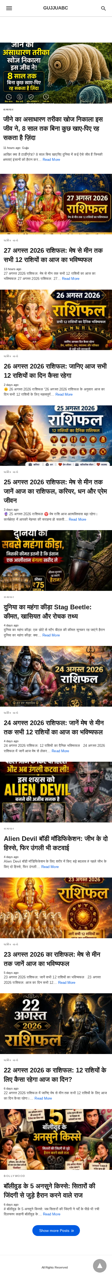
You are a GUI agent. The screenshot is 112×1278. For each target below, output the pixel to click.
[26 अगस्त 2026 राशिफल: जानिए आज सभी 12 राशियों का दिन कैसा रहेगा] (56, 320)
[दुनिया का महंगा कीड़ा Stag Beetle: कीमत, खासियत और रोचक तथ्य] (56, 560)
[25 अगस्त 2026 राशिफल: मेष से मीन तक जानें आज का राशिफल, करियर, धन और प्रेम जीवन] (56, 435)
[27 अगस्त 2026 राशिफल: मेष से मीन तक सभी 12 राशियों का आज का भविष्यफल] (56, 204)
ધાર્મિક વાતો (11, 240)
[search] (103, 8)
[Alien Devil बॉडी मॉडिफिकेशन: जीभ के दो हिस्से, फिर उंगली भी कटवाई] (56, 792)
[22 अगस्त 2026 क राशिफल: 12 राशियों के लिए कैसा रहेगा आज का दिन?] (56, 1023)
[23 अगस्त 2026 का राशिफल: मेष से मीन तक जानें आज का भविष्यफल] (56, 907)
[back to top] (100, 1266)
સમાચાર (8, 109)
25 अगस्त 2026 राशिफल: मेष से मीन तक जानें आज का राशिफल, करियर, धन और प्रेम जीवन (55, 491)
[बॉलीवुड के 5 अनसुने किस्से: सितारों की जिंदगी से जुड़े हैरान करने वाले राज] (56, 1139)
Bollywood (14, 1175)
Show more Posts (54, 1230)
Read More (51, 160)
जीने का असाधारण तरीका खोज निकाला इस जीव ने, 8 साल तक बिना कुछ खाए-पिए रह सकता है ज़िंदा (53, 128)
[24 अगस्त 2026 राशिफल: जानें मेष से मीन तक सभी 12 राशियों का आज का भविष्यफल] (56, 676)
